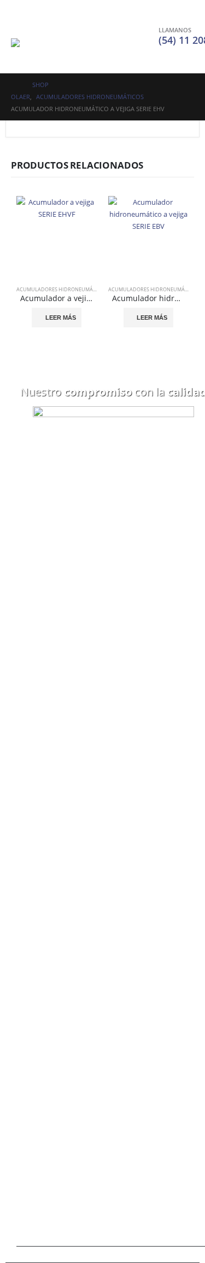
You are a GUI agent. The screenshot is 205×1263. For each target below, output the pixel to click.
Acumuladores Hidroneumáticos (61, 289)
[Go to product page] (56, 236)
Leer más (60, 317)
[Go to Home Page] (14, 85)
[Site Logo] (44, 50)
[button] (21, 24)
